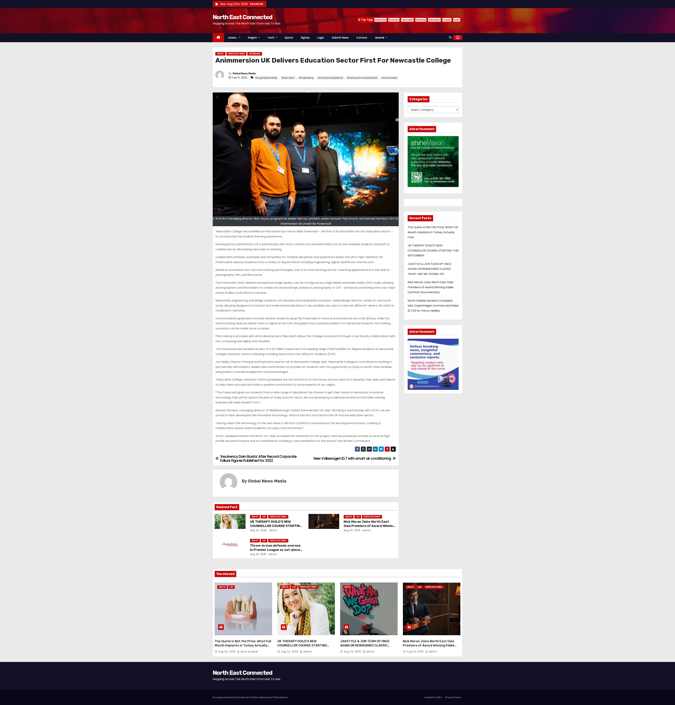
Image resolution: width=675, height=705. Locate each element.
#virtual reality (389, 77)
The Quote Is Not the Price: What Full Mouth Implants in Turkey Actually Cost (433, 232)
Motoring (421, 19)
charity (447, 19)
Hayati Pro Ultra (433, 697)
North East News (236, 53)
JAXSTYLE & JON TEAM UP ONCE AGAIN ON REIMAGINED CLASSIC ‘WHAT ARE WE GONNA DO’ (429, 269)
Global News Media (244, 73)
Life (264, 516)
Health (255, 516)
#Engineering (306, 77)
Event (456, 19)
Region (253, 37)
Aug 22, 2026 (258, 554)
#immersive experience (330, 77)
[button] (450, 38)
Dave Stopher (249, 651)
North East (380, 19)
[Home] (218, 37)
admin (272, 530)
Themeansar (280, 697)
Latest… (233, 37)
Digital (220, 53)
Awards (380, 37)
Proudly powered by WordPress (231, 697)
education (434, 19)
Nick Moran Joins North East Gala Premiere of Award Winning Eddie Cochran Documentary (369, 526)
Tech (271, 37)
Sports (289, 37)
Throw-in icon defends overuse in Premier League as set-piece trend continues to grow (275, 550)
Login (320, 37)
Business (394, 19)
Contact (361, 37)
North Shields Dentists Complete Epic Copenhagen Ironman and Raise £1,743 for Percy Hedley (433, 306)
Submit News (340, 37)
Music (347, 587)
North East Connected (242, 17)
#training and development (362, 77)
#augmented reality (266, 77)
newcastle (407, 19)
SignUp (305, 37)
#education (288, 77)
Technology (254, 53)
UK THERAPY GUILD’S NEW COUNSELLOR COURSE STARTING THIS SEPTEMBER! (276, 526)
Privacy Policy (453, 697)
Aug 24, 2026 (258, 530)
